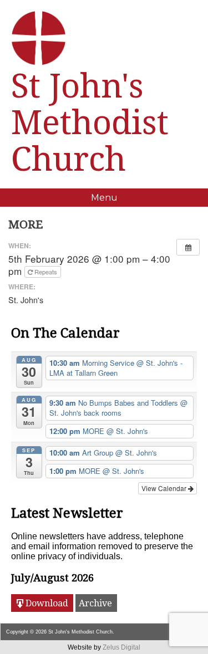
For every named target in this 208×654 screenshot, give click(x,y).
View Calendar (164, 488)
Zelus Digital (121, 647)
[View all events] (188, 247)
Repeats (46, 271)
